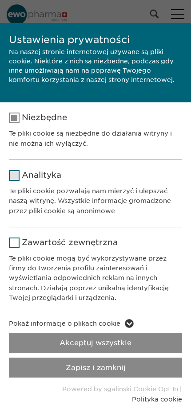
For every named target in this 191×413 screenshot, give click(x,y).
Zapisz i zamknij (96, 367)
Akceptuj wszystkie (95, 343)
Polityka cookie (157, 399)
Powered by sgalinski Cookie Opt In (121, 389)
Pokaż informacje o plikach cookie (64, 323)
